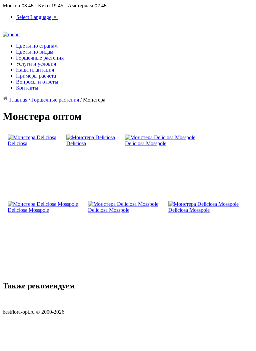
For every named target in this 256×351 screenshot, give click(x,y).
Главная (18, 100)
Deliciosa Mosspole (145, 143)
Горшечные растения (55, 100)
